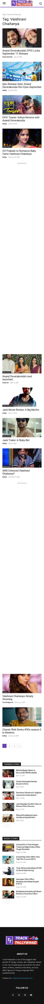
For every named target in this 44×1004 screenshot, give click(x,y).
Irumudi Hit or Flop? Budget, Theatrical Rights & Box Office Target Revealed (28, 847)
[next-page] (19, 746)
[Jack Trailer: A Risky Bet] (22, 427)
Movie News (6, 46)
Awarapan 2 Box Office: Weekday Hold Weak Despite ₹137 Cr (27, 881)
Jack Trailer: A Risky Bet (15, 440)
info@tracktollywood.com (22, 978)
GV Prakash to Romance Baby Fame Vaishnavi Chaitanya (19, 152)
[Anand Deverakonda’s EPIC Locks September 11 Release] (22, 38)
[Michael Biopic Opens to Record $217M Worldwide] (8, 773)
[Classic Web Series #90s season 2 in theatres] (22, 717)
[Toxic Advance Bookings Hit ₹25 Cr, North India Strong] (8, 871)
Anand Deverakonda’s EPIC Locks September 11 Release (21, 52)
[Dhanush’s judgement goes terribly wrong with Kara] (8, 818)
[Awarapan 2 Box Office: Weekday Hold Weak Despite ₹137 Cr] (8, 882)
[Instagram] (25, 995)
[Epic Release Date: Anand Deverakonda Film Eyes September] (22, 71)
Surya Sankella (7, 57)
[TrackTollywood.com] (22, 940)
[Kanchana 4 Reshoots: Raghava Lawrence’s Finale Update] (8, 796)
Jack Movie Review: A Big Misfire (20, 409)
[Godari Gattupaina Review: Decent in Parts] (8, 784)
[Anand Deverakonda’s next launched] (22, 363)
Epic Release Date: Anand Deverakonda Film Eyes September (22, 85)
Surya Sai (5, 382)
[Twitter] (19, 995)
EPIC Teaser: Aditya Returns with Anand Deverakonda (20, 119)
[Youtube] (31, 995)
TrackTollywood (7, 702)
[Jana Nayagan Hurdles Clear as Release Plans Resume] (8, 807)
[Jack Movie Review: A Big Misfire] (22, 397)
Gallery (5, 692)
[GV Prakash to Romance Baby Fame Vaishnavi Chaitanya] (22, 138)
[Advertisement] (22, 257)
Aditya (4, 90)
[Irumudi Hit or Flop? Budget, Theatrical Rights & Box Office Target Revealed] (8, 848)
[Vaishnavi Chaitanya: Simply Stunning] (22, 683)
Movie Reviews (7, 406)
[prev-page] (4, 826)
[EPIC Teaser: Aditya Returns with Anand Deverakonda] (22, 104)
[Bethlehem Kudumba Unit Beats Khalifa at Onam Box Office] (8, 894)
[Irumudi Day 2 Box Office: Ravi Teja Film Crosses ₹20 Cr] (8, 860)
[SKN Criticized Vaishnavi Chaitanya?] (22, 458)
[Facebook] (13, 995)
